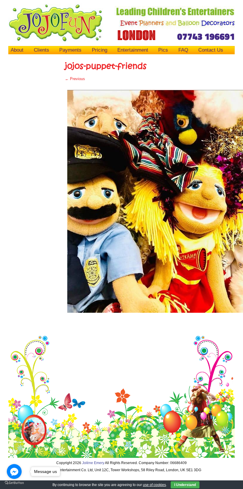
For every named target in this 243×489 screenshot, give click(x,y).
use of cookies (154, 485)
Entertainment (132, 50)
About (17, 50)
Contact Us (210, 50)
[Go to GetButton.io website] (14, 483)
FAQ (183, 50)
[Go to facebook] (14, 471)
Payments (70, 50)
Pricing (99, 50)
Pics (163, 50)
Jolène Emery (93, 463)
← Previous (75, 79)
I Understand (185, 485)
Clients (41, 50)
